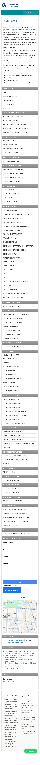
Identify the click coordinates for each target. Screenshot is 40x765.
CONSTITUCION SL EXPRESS (12, 181)
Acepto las (14, 578)
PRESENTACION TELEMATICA (12, 218)
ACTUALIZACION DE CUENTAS (12, 322)
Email (5, 549)
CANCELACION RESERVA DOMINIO (13, 439)
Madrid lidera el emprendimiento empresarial (17, 533)
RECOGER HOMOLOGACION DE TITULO (15, 459)
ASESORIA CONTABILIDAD (11, 161)
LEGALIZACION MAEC (9, 375)
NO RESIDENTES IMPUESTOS (12, 222)
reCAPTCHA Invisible (9, 586)
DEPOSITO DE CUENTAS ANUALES (13, 318)
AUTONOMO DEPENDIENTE (11, 121)
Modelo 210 (6, 108)
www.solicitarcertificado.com (14, 642)
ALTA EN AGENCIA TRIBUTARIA (12, 234)
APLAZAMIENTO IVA (9, 238)
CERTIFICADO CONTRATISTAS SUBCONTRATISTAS (18, 246)
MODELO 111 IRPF (8, 262)
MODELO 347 (7, 278)
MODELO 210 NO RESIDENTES (12, 290)
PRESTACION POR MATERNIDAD (13, 149)
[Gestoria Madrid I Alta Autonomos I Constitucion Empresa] (10, 5)
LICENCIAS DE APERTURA (11, 480)
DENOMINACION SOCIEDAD (11, 334)
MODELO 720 (7, 286)
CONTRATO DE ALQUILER (11, 190)
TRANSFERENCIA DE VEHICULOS (13, 431)
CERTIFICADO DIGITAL (9, 254)
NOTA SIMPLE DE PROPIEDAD (12, 347)
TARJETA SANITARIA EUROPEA (13, 525)
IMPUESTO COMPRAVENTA (11, 258)
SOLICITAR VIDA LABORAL (11, 145)
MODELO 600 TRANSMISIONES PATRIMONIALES (18, 282)
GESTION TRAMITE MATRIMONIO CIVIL (15, 423)
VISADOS (6, 363)
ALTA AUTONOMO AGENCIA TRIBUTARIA (15, 128)
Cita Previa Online (8, 104)
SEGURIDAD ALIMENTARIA (11, 492)
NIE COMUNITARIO (8, 198)
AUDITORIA (6, 463)
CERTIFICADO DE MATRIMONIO (12, 403)
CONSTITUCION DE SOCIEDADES (13, 173)
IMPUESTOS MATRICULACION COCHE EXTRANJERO (19, 443)
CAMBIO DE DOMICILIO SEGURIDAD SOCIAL (16, 517)
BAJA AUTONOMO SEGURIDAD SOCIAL (15, 513)
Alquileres (10, 21)
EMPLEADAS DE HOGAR (10, 153)
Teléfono (5, 556)
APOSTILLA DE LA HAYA (10, 383)
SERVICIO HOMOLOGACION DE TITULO (14, 455)
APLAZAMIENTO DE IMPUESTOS (13, 298)
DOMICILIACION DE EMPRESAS (12, 501)
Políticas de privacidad (17, 578)
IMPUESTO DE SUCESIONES (11, 230)
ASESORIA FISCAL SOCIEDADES (13, 169)
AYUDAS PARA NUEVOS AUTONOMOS (15, 125)
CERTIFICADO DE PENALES (11, 419)
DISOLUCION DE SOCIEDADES (12, 330)
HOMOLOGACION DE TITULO (11, 355)
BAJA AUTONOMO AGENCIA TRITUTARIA (15, 132)
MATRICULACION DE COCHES (12, 435)
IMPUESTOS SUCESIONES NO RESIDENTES (16, 226)
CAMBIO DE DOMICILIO (10, 242)
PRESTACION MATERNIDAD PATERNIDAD (15, 521)
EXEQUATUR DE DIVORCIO (11, 387)
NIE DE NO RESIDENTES (10, 202)
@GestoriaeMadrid (8, 682)
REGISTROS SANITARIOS (10, 488)
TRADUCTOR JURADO (10, 359)
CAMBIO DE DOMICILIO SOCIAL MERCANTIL (16, 314)
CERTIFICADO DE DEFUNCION (12, 407)
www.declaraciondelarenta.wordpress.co (17, 640)
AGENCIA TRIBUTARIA (10, 210)
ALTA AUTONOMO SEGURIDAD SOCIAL (15, 509)
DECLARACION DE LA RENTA (11, 306)
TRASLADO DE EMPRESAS (11, 326)
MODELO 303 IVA (8, 270)
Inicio (4, 92)
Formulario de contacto (10, 96)
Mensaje (5, 563)
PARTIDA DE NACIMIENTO (11, 399)
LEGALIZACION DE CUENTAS (11, 338)
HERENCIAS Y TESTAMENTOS (12, 194)
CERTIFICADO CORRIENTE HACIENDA (14, 250)
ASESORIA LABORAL (9, 141)
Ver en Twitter (7, 685)
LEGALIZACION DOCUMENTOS (12, 371)
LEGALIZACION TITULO (10, 391)
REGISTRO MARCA (9, 472)
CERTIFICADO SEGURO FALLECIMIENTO (15, 411)
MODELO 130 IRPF (8, 266)
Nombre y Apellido (8, 542)
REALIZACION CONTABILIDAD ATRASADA (16, 214)
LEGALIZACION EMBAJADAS (12, 379)
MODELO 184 (7, 274)
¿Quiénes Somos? (8, 100)
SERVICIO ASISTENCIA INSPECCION (14, 294)
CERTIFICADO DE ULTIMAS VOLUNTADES (15, 415)
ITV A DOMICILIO (8, 447)
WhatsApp (32, 751)
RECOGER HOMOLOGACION (11, 367)
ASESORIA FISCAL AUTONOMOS (13, 117)
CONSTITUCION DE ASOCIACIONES (13, 177)
